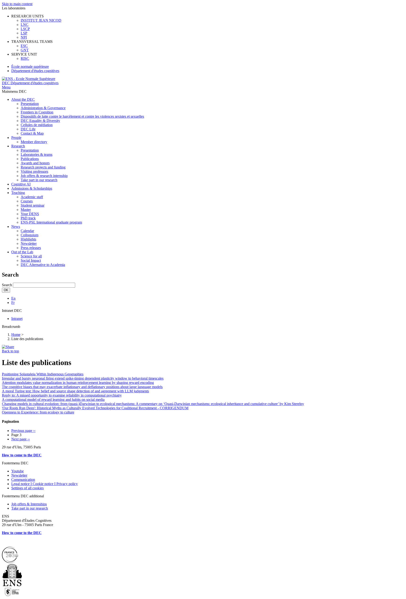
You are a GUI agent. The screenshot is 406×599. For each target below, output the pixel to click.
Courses (27, 201)
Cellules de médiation (37, 125)
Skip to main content (17, 4)
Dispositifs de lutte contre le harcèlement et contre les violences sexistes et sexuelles (82, 116)
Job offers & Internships (29, 504)
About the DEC (23, 99)
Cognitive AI (21, 184)
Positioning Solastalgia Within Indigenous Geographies (42, 374)
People (16, 138)
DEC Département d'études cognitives (30, 83)
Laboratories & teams (36, 155)
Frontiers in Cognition (37, 112)
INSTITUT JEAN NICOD (41, 20)
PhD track (28, 218)
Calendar (27, 231)
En (13, 298)
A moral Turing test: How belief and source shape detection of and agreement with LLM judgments (75, 391)
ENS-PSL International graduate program (51, 222)
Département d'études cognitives (35, 71)
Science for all (31, 256)
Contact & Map (32, 133)
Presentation (30, 104)
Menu (6, 87)
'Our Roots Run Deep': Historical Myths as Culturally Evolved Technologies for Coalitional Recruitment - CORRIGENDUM (95, 408)
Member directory (34, 142)
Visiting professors (34, 171)
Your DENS (30, 214)
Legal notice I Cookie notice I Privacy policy (44, 484)
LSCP (25, 29)
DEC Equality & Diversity (40, 121)
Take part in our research (39, 180)
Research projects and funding (43, 167)
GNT (25, 50)
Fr (13, 303)
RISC (25, 58)
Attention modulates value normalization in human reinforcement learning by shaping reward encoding (78, 383)
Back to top (10, 351)
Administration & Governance (43, 108)
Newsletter (29, 243)
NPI (24, 37)
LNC (24, 25)
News (15, 227)
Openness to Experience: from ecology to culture (38, 412)
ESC (24, 46)
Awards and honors (35, 163)
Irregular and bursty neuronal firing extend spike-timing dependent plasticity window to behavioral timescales (83, 378)
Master (26, 210)
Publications (30, 159)
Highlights (28, 239)
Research (18, 146)
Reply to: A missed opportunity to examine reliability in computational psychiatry (62, 395)
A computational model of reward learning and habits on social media (53, 400)
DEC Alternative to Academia (43, 265)
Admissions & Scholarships (31, 188)
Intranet (17, 319)
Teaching (18, 193)
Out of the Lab (22, 252)
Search (7, 285)
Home (15, 335)
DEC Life (28, 129)
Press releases (31, 248)
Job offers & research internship (44, 176)
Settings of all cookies (27, 488)
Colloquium (29, 235)
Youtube (17, 471)
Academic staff (32, 197)
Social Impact (31, 260)
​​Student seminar (32, 205)
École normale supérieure (30, 66)
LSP (24, 33)
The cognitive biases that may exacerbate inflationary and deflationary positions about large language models (82, 387)
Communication (23, 480)
